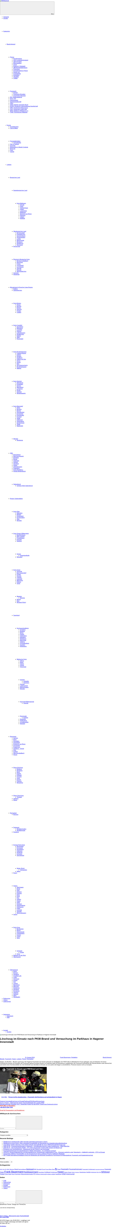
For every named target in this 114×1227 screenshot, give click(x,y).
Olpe (18, 519)
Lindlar (19, 239)
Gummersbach (21, 236)
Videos (5, 1000)
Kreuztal (19, 539)
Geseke (19, 576)
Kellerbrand (93, 1172)
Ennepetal (20, 848)
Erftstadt (19, 775)
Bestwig (22, 631)
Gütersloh (16, 460)
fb (56, 1169)
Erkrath (22, 205)
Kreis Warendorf (18, 406)
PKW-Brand (33, 1101)
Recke (19, 390)
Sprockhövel (20, 855)
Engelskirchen (21, 234)
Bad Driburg (17, 454)
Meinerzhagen (24, 687)
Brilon (22, 632)
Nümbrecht (20, 243)
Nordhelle (23, 719)
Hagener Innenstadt (6, 1101)
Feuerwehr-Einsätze (19, 94)
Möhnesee (20, 580)
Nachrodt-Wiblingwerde (27, 701)
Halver (22, 664)
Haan (21, 206)
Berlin (15, 971)
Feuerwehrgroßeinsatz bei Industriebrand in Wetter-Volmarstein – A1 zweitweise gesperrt (29, 1150)
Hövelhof (16, 463)
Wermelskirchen (21, 271)
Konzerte (12, 145)
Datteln (19, 354)
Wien (14, 995)
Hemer (22, 665)
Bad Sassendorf (21, 573)
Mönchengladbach (18, 753)
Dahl (18, 890)
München (16, 986)
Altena (22, 660)
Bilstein (19, 514)
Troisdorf (19, 797)
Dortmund (16, 827)
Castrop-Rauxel (21, 353)
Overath (19, 268)
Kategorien (6, 31)
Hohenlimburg (21, 905)
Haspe (19, 901)
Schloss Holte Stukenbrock (25, 485)
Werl (18, 601)
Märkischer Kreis (22, 659)
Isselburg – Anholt (18, 748)
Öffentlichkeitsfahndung (20, 67)
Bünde (15, 459)
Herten (19, 362)
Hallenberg (23, 636)
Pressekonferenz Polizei (20, 70)
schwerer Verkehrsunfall (41, 1174)
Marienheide (20, 240)
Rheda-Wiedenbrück (19, 471)
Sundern (22, 645)
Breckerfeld (20, 846)
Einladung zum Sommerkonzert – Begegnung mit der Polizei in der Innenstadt (26, 1149)
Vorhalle (19, 911)
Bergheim (19, 770)
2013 (1, 1169)
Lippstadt (19, 579)
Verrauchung (40, 1101)
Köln (14, 750)
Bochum (15, 814)
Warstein (19, 596)
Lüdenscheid (24, 685)
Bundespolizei (17, 58)
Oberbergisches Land (19, 231)
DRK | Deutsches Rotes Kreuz (19, 107)
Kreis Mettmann (21, 203)
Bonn (15, 739)
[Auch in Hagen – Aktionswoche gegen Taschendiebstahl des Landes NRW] (2, 1212)
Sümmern (26, 682)
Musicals (12, 148)
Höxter (15, 465)
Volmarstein (23, 870)
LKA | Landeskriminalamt (20, 60)
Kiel (14, 982)
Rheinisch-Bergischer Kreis (21, 259)
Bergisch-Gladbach (22, 261)
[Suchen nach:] (8, 1128)
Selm (18, 938)
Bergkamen (20, 929)
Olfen (18, 337)
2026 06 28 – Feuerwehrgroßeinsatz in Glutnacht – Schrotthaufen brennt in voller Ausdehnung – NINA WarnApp (36, 1146)
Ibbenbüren (20, 387)
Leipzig (15, 983)
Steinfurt (19, 392)
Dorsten (19, 356)
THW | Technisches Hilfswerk (18, 112)
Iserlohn (22, 679)
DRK (35, 1169)
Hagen (15, 886)
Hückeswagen (21, 237)
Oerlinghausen (17, 466)
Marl (18, 364)
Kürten (19, 264)
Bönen (19, 930)
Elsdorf (19, 773)
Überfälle (16, 76)
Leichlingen (20, 265)
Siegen (19, 554)
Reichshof (20, 245)
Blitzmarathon (17, 63)
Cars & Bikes (14, 128)
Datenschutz (7, 1001)
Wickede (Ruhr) (21, 602)
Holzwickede (20, 932)
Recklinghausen (21, 367)
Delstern (19, 892)
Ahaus (19, 305)
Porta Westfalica (18, 470)
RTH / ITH (13, 98)
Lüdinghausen (21, 333)
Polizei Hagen (8, 1174)
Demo (15, 64)
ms (100, 1172)
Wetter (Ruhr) (21, 868)
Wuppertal (16, 274)
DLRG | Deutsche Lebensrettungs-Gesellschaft (24, 106)
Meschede (23, 640)
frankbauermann (31, 1172)
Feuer (59, 1169)
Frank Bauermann (14, 1171)
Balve (21, 662)
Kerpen (19, 779)
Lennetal (19, 910)
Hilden (22, 209)
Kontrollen (16, 75)
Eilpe (18, 895)
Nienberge (20, 440)
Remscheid (16, 246)
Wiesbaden (16, 997)
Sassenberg (20, 421)
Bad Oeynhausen (18, 456)
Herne (18, 361)
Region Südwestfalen (16, 498)
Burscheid (20, 262)
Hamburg (16, 974)
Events (9, 125)
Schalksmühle (24, 722)
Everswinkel (20, 415)
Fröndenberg (20, 933)
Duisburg (16, 832)
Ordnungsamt (14, 100)
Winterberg (23, 646)
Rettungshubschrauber (27, 1174)
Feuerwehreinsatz (75, 1169)
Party (11, 150)
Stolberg (15, 798)
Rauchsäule (18, 1174)
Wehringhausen (21, 913)
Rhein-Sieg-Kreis (18, 795)
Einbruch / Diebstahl (19, 66)
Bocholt (19, 306)
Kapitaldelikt (17, 73)
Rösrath (19, 270)
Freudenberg (20, 538)
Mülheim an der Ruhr (19, 955)
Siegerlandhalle (24, 555)
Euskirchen (16, 747)
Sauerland (16, 615)
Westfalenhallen (21, 829)
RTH (34, 1174)
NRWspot (105, 1172)
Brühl (18, 772)
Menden (22, 689)
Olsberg (22, 642)
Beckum (19, 409)
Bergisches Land (15, 177)
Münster (15, 438)
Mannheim (16, 985)
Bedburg (19, 769)
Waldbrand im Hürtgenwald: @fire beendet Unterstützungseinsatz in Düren (25, 1141)
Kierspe (22, 684)
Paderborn (16, 468)
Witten (18, 871)
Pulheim (19, 781)
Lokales (9, 164)
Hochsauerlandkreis (23, 628)
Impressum (6, 1014)
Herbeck (19, 904)
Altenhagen (20, 887)
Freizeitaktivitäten (15, 141)
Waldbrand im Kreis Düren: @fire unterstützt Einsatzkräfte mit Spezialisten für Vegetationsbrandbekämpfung (35, 1143)
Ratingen (22, 215)
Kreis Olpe (16, 511)
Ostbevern (20, 420)
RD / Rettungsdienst (16, 97)
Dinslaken (16, 741)
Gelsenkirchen (17, 290)
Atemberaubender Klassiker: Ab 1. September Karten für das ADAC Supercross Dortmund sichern (29, 1104)
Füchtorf (19, 417)
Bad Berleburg (21, 535)
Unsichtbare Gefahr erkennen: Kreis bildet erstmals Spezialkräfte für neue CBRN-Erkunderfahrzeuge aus (34, 1144)
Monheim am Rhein (26, 214)
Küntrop (25, 717)
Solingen (16, 273)
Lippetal (19, 577)
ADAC (8, 1169)
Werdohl (22, 723)
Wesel (15, 800)
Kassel (15, 980)
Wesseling (20, 782)
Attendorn (19, 513)
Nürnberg (16, 989)
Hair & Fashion (14, 144)
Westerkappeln (21, 393)
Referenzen (6, 998)
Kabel (18, 908)
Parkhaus (27, 1101)
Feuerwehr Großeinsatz (88, 1169)
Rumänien (16, 991)
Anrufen (5, 18)
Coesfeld (19, 329)
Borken (19, 308)
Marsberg (23, 637)
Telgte (18, 424)
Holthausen (20, 907)
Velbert (22, 217)
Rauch (13, 1174)
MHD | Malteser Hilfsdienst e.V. (19, 111)
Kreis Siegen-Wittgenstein (21, 533)
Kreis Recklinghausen (19, 351)
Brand (16, 1169)
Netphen (19, 541)
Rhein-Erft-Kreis (18, 767)
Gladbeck (19, 358)
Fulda (15, 977)
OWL (11, 453)
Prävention (16, 69)
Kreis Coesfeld (17, 325)
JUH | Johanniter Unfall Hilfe (18, 109)
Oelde (18, 418)
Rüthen (19, 582)
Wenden (19, 520)
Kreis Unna (16, 927)
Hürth (18, 778)
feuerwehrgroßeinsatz (99, 1169)
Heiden (19, 311)
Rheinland (13, 736)
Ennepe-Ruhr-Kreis (19, 845)
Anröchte (19, 571)
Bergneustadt (21, 233)
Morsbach (20, 242)
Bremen (15, 973)
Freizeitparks (17, 142)
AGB (8, 1017)
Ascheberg (20, 326)
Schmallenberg (24, 643)
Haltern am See (21, 359)
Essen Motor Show (50, 1169)
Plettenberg (23, 720)
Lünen (18, 936)
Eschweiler (16, 745)
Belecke (22, 598)
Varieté (12, 151)
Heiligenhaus (24, 208)
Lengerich (20, 389)
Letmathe (26, 681)
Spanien (15, 992)
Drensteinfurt (20, 412)
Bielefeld (16, 457)
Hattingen (19, 851)
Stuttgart (15, 994)
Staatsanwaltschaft (15, 101)
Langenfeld (23, 211)
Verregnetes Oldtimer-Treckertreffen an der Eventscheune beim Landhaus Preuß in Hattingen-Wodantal (33, 1153)
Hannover (16, 979)
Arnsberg (22, 629)
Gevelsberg (20, 849)
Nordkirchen (20, 334)
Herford (15, 462)
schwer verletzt (51, 1174)
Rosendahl (20, 339)
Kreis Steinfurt (17, 381)
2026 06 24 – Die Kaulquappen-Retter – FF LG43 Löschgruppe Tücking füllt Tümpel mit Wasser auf (32, 1147)
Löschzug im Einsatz (18, 1101)
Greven (19, 386)
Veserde (25, 703)
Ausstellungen (14, 126)
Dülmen (19, 331)
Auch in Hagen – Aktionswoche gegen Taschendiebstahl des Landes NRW (22, 1103)
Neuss (15, 754)
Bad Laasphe (21, 536)
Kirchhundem (21, 517)
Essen (15, 873)
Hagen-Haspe (67, 1172)
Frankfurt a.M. (17, 976)
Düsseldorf (16, 742)
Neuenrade (23, 716)
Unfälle (15, 78)
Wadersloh (20, 426)
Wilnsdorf (19, 557)
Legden (19, 312)
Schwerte (19, 951)
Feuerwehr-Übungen (19, 95)
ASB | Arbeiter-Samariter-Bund (19, 104)
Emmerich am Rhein (19, 744)
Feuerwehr (13, 91)
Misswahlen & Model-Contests (19, 147)
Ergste (22, 952)
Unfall (64, 1174)
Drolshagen (20, 516)
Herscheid (23, 667)
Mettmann (23, 212)
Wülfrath (22, 218)
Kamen (19, 935)
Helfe (18, 902)
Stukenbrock (17, 484)
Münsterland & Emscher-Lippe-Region (21, 287)
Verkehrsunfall (70, 1174)
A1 (5, 1169)
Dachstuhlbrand (22, 1169)
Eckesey (19, 893)
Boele (18, 889)
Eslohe (22, 634)
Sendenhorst (20, 423)
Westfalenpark (21, 830)
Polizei (12, 57)
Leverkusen (20, 267)
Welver (19, 599)
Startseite (6, 17)
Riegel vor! (16, 72)
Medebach (23, 639)
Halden (19, 899)
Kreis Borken (17, 303)
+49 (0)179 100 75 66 (6, 1107)
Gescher (19, 309)
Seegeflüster (58, 1174)
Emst (18, 896)
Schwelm (19, 854)
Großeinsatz (54, 1172)
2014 (4, 1169)
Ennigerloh (20, 414)
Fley (18, 898)
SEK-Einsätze (17, 61)
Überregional (14, 970)
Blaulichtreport (11, 44)
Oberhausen (17, 957)
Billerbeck (20, 328)
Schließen (3, 1226)
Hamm (15, 914)
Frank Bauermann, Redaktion (68, 1057)
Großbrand (47, 1172)
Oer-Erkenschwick (22, 365)
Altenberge (20, 382)
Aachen (15, 738)
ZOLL (11, 103)
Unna (18, 954)
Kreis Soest (16, 570)
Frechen (19, 776)
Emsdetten (20, 384)
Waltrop (19, 368)
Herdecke (19, 852)
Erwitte (19, 574)
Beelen (19, 410)
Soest (18, 583)
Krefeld (15, 751)
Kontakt (5, 1030)
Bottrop (15, 289)
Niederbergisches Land (20, 190)
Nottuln (19, 336)
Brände (15, 92)
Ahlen (18, 407)
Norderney (16, 988)
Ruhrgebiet (13, 813)
